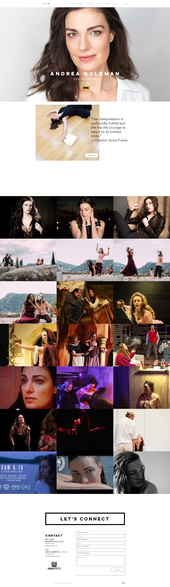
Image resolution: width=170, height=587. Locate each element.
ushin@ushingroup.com (52, 556)
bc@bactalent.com (51, 546)
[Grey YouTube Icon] (49, 4)
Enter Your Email (82, 539)
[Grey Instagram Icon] (43, 4)
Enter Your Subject (83, 546)
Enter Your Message (83, 553)
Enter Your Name (82, 532)
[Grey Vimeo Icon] (46, 4)
